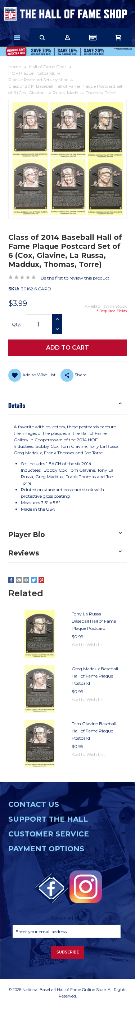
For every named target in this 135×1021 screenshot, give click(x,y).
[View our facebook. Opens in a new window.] (51, 888)
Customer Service (48, 834)
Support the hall (48, 819)
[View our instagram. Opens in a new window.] (85, 886)
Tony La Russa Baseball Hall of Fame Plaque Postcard (94, 621)
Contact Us (33, 804)
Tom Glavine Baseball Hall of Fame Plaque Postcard (94, 731)
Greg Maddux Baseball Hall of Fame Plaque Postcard (95, 676)
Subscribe (68, 952)
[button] (67, 405)
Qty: (16, 324)
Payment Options (46, 848)
